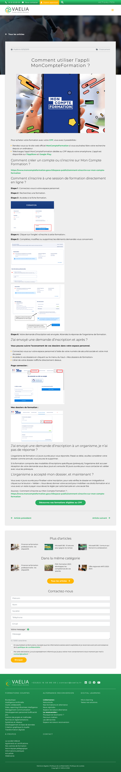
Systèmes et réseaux (13, 722)
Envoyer (19, 660)
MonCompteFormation (57, 146)
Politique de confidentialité (59, 766)
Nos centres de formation (15, 746)
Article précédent (22, 518)
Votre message (18, 629)
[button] (27, 630)
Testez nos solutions (89, 702)
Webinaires (9, 756)
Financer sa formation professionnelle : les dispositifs (29, 546)
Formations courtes (17, 693)
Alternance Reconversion (58, 693)
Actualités (9, 753)
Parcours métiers (50, 717)
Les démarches (49, 720)
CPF (51, 140)
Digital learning (91, 693)
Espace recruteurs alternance (55, 710)
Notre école (48, 702)
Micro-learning (87, 700)
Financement (104, 49)
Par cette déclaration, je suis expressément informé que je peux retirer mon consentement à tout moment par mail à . (58, 653)
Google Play (45, 154)
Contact (48, 734)
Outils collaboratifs (13, 705)
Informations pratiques (14, 751)
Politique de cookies (77, 766)
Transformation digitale (15, 730)
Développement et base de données (20, 725)
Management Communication (17, 710)
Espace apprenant (50, 2)
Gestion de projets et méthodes (18, 717)
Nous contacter (31, 2)
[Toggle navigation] (112, 10)
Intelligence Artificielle (14, 702)
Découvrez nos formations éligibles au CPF (60, 502)
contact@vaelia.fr (21, 654)
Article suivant (100, 518)
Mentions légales (43, 766)
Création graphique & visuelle (17, 727)
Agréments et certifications (16, 743)
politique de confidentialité (29, 647)
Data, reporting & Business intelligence (21, 707)
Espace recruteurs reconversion (56, 722)
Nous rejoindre (49, 707)
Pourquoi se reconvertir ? (53, 715)
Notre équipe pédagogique (16, 748)
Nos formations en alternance (55, 705)
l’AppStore (31, 154)
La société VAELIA (12, 741)
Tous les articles (16, 34)
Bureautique (10, 700)
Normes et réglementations (16, 720)
